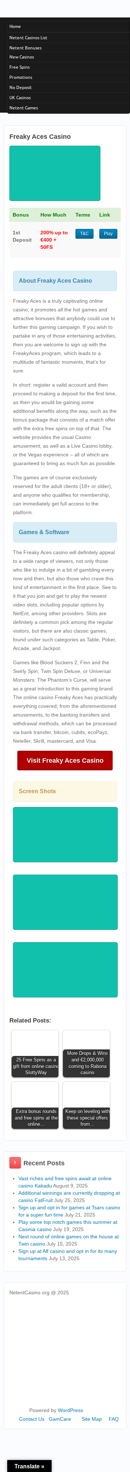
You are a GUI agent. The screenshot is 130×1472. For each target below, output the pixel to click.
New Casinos (21, 57)
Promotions (20, 77)
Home (15, 26)
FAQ (114, 1419)
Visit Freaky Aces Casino (65, 760)
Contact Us (31, 1419)
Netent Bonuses (25, 47)
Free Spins (19, 67)
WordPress (70, 1410)
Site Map (92, 1419)
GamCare (60, 1419)
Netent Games (23, 107)
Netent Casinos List (28, 37)
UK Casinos (20, 97)
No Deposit (20, 87)
